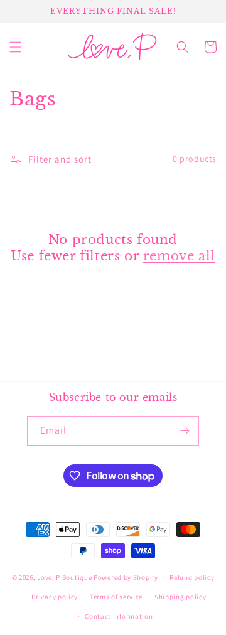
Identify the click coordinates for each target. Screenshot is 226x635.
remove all (179, 256)
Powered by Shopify (126, 577)
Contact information (119, 616)
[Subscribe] (184, 431)
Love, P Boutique (64, 577)
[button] (16, 47)
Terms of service (116, 596)
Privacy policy (54, 596)
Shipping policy (180, 596)
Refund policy (192, 577)
